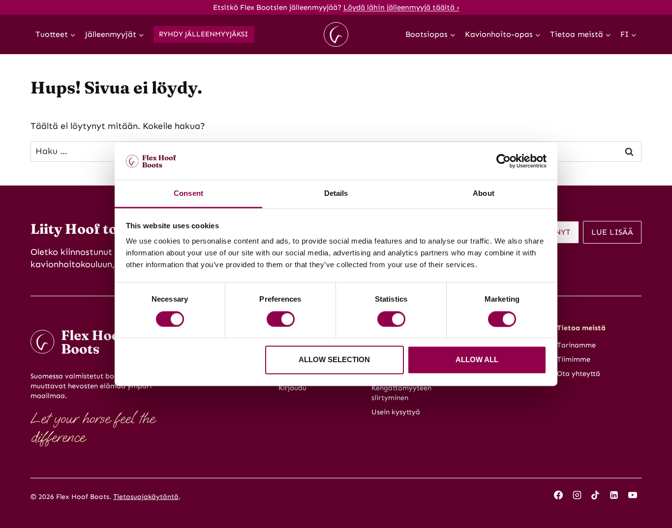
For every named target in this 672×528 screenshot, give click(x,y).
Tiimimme (573, 359)
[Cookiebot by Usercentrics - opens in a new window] (503, 161)
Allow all (477, 360)
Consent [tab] (188, 193)
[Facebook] (558, 495)
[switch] (281, 319)
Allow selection (334, 360)
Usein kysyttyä (395, 411)
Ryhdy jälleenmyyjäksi (203, 34)
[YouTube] (632, 495)
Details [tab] (336, 193)
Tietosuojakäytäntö (146, 497)
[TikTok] (595, 495)
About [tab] (483, 193)
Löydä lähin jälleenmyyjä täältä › (401, 7)
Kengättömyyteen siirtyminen (401, 392)
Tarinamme (576, 345)
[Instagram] (577, 495)
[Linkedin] (614, 495)
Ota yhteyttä (578, 373)
